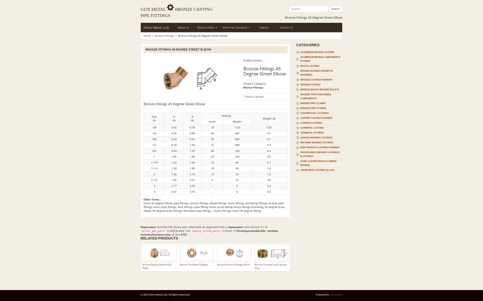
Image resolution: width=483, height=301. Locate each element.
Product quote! (254, 96)
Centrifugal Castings (314, 113)
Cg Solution (336, 294)
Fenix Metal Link (156, 27)
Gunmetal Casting (312, 128)
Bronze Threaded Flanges (194, 264)
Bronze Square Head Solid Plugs (156, 266)
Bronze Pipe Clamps (313, 103)
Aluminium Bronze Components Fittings (320, 59)
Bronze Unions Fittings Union (233, 264)
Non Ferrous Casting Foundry (320, 147)
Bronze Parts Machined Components (315, 96)
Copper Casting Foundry (316, 118)
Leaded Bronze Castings (316, 137)
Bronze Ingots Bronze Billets (319, 89)
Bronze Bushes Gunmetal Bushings (316, 73)
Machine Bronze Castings (317, 142)
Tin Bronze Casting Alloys (317, 170)
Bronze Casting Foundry (316, 79)
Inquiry (263, 27)
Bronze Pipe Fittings (313, 108)
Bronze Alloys (206, 27)
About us (183, 27)
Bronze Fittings (164, 36)
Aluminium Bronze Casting (317, 52)
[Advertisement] (319, 229)
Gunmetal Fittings (312, 132)
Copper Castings (311, 123)
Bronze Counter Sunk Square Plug (271, 266)
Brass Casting (309, 66)
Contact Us (286, 27)
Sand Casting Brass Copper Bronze (318, 163)
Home (147, 36)
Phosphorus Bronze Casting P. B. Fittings (320, 154)
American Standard (235, 27)
